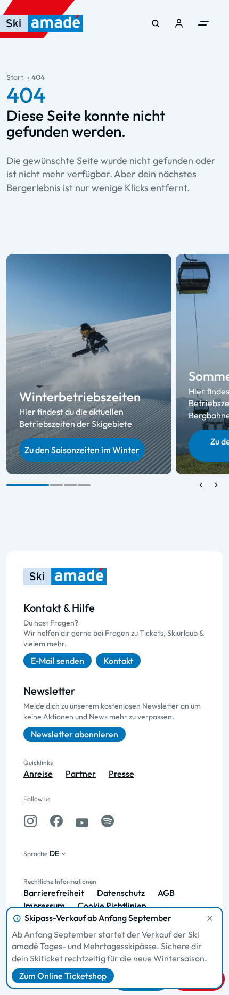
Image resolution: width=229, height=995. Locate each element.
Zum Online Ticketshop (63, 976)
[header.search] (155, 23)
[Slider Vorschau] (201, 485)
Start (14, 77)
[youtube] (82, 821)
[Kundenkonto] (179, 23)
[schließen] (209, 918)
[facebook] (56, 821)
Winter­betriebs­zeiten (80, 397)
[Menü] (203, 23)
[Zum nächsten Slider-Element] (216, 485)
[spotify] (107, 821)
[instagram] (30, 821)
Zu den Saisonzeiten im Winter (82, 450)
